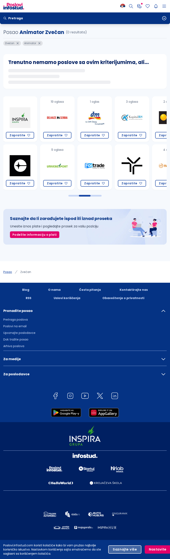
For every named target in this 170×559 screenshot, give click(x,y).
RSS (28, 298)
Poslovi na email (15, 326)
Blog (25, 290)
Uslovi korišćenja (67, 298)
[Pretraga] (131, 6)
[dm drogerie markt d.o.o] (89, 119)
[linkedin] (114, 396)
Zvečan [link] (25, 272)
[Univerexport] (52, 167)
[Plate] (139, 6)
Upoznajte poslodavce (19, 333)
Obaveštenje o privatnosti (123, 298)
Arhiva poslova (13, 346)
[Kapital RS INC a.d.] (127, 119)
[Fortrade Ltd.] (89, 167)
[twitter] (100, 396)
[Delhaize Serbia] (52, 119)
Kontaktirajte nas (134, 290)
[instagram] (70, 396)
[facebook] (55, 396)
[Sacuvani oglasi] (147, 6)
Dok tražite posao (15, 339)
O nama (54, 290)
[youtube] (85, 396)
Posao (7, 272)
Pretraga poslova (15, 320)
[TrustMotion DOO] (127, 167)
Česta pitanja (90, 290)
